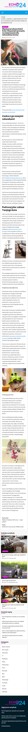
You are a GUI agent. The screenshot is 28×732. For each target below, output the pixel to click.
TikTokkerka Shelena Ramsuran (13, 178)
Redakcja (5, 37)
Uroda (3, 685)
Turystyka (4, 682)
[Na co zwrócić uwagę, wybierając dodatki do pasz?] (14, 544)
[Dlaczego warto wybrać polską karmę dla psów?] (14, 594)
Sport (3, 676)
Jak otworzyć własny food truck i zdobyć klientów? (12, 636)
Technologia (5, 679)
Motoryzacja (5, 664)
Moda (3, 661)
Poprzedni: (12, 520)
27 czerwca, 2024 (12, 608)
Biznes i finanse (6, 646)
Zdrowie (4, 688)
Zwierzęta (5, 26)
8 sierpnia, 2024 (12, 37)
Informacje (5, 652)
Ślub (3, 673)
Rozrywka (4, 670)
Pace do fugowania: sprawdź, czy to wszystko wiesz (13, 617)
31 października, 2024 (13, 582)
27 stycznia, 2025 (12, 558)
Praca (3, 667)
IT (2, 655)
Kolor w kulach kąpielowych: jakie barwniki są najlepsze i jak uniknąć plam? (13, 631)
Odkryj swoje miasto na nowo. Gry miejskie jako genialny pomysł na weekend (13, 622)
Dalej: (13, 526)
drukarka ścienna (5, 726)
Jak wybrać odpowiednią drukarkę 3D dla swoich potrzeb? (12, 627)
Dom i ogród (5, 649)
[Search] (26, 12)
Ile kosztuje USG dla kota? (9, 580)
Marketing (4, 658)
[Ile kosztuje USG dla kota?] (14, 570)
